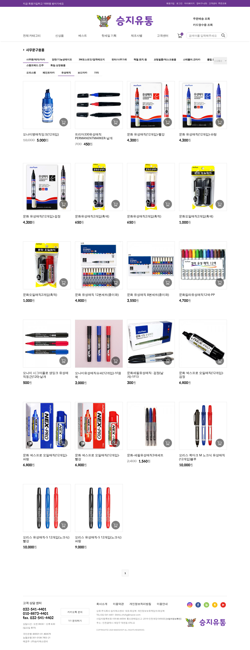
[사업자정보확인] (173, 618)
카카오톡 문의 (75, 612)
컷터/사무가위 (119, 59)
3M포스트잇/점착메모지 (92, 59)
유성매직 (66, 72)
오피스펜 (31, 72)
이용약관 (118, 604)
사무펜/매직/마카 (35, 59)
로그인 (179, 3)
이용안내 (162, 604)
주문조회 (222, 3)
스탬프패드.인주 (35, 65)
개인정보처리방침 (140, 604)
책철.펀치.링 (140, 59)
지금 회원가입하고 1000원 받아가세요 (43, 3)
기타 (96, 72)
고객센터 (213, 3)
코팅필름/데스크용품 (165, 59)
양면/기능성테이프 (62, 59)
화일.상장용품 (58, 65)
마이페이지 (189, 3)
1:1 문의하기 (75, 620)
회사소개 (101, 604)
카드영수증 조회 (203, 24)
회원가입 (170, 3)
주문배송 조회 (201, 18)
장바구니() (201, 3)
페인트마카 (49, 72)
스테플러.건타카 (191, 59)
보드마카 (82, 72)
